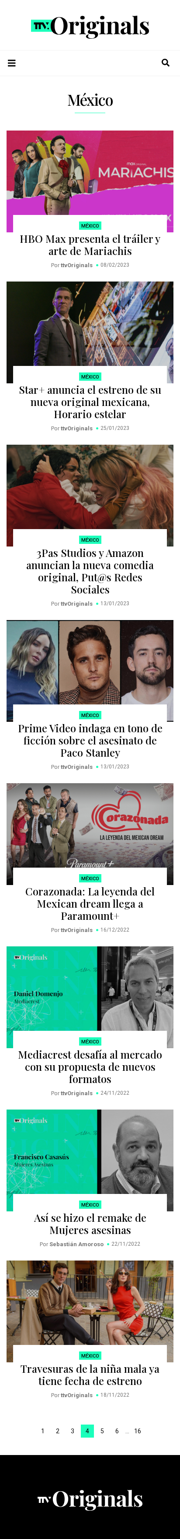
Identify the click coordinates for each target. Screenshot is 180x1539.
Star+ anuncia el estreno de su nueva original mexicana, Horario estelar (90, 401)
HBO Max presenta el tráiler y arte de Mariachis (90, 244)
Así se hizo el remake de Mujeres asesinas (90, 1223)
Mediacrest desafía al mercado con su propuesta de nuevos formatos (90, 1066)
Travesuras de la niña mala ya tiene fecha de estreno (90, 1374)
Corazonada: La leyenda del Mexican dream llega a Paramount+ (90, 903)
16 (137, 1431)
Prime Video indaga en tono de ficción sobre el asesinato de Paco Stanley (90, 740)
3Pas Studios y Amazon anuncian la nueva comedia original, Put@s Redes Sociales (90, 571)
